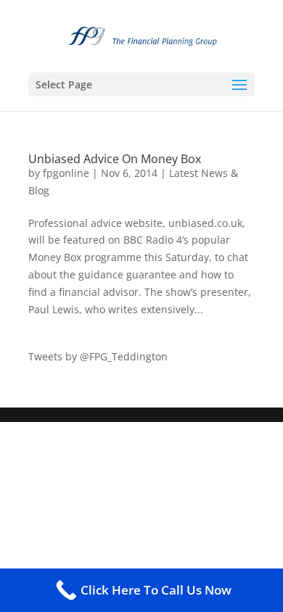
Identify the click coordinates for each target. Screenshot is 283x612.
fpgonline (66, 173)
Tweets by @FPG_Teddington (98, 356)
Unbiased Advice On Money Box (114, 159)
